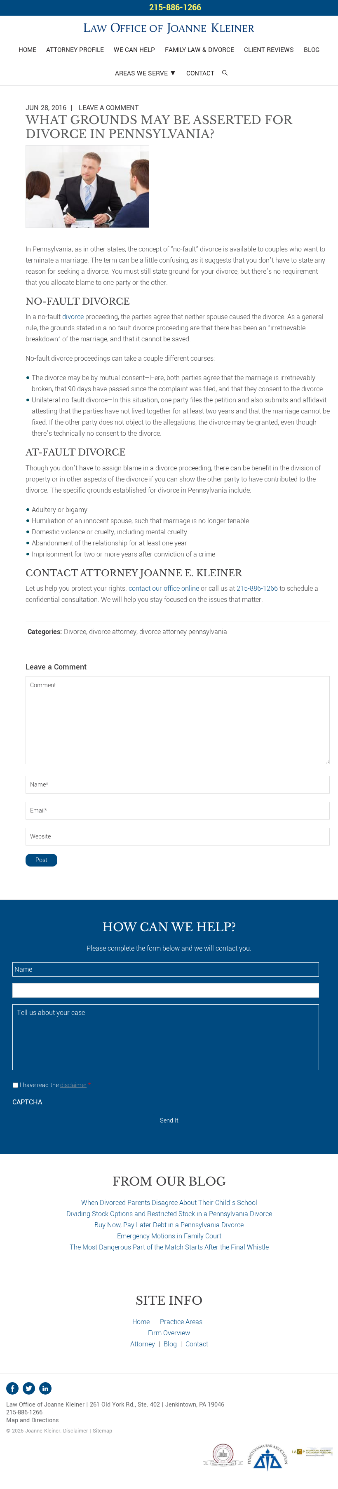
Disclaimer (75, 1431)
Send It (169, 1120)
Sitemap (102, 1431)
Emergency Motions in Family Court (169, 1236)
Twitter (29, 1388)
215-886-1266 (175, 8)
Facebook (12, 1388)
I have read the (55, 1085)
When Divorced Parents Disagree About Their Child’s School (169, 1202)
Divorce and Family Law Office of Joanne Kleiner (169, 27)
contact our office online (164, 588)
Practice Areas (181, 1322)
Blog (170, 1344)
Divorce (75, 631)
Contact (196, 1344)
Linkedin (45, 1388)
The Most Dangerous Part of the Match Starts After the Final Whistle (169, 1247)
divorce (73, 317)
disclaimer (73, 1085)
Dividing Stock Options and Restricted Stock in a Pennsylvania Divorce (169, 1214)
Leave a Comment (109, 108)
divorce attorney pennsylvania (183, 631)
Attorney (142, 1344)
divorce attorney (112, 631)
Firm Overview (169, 1333)
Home (141, 1322)
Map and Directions (32, 1420)
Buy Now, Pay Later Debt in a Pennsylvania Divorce (169, 1225)
